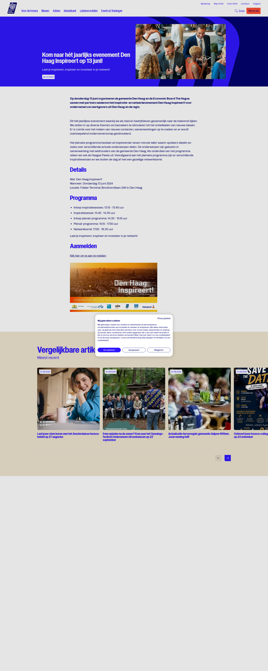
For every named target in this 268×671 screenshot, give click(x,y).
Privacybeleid (163, 318)
